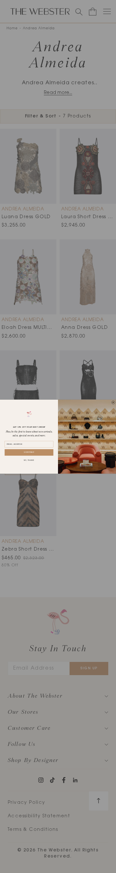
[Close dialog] (113, 402)
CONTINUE (29, 452)
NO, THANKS (29, 460)
